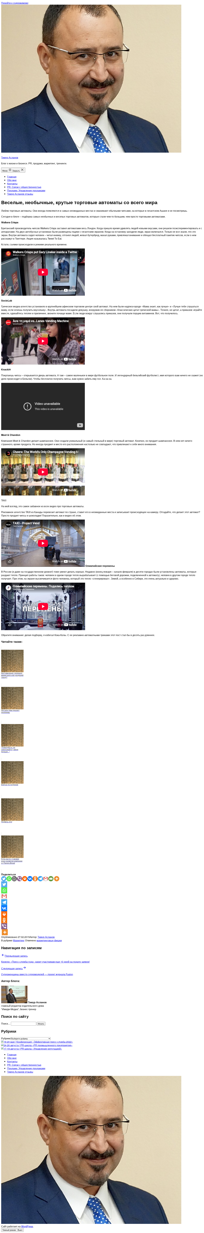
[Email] (50, 878)
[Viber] (19, 878)
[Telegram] (40, 878)
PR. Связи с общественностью (24, 187)
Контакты (12, 183)
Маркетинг (18, 940)
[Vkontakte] (30, 878)
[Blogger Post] (14, 878)
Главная (11, 176)
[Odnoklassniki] (35, 878)
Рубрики (5, 1038)
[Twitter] (3, 878)
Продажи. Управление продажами (26, 190)
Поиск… (5, 1023)
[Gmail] (45, 878)
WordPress (27, 1226)
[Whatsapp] (9, 878)
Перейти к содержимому (14, 3)
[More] (56, 878)
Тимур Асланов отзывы (20, 194)
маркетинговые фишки (49, 940)
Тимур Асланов (9, 157)
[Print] (24, 878)
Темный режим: (9, 1230)
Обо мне (12, 180)
